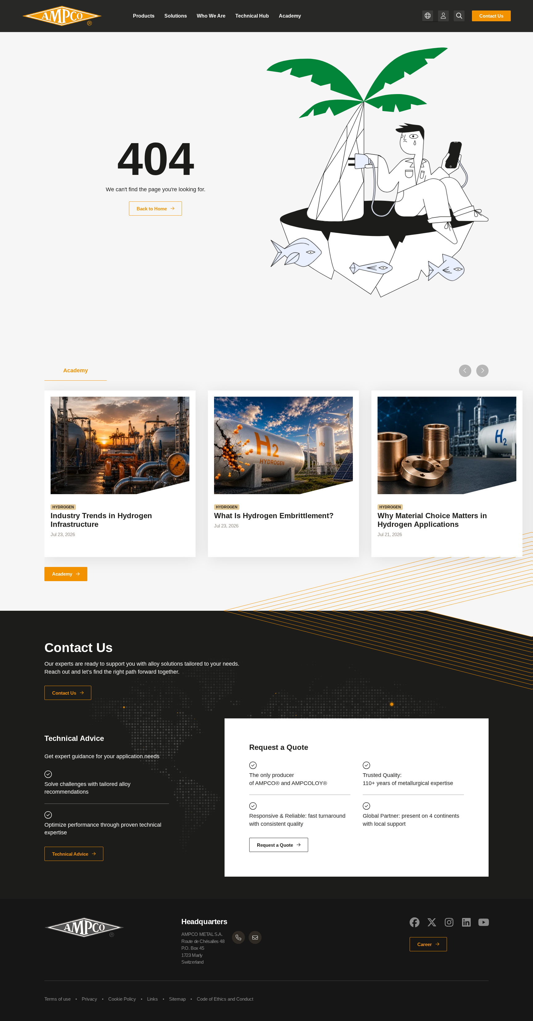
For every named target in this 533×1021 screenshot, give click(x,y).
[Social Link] (414, 922)
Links (152, 999)
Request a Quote (275, 845)
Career (424, 944)
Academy (62, 574)
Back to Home (152, 208)
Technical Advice (70, 854)
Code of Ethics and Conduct (225, 999)
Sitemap (177, 999)
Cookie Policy (122, 999)
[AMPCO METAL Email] (255, 937)
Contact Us (491, 16)
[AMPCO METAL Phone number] (238, 937)
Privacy (89, 999)
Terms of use (57, 999)
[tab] (75, 371)
